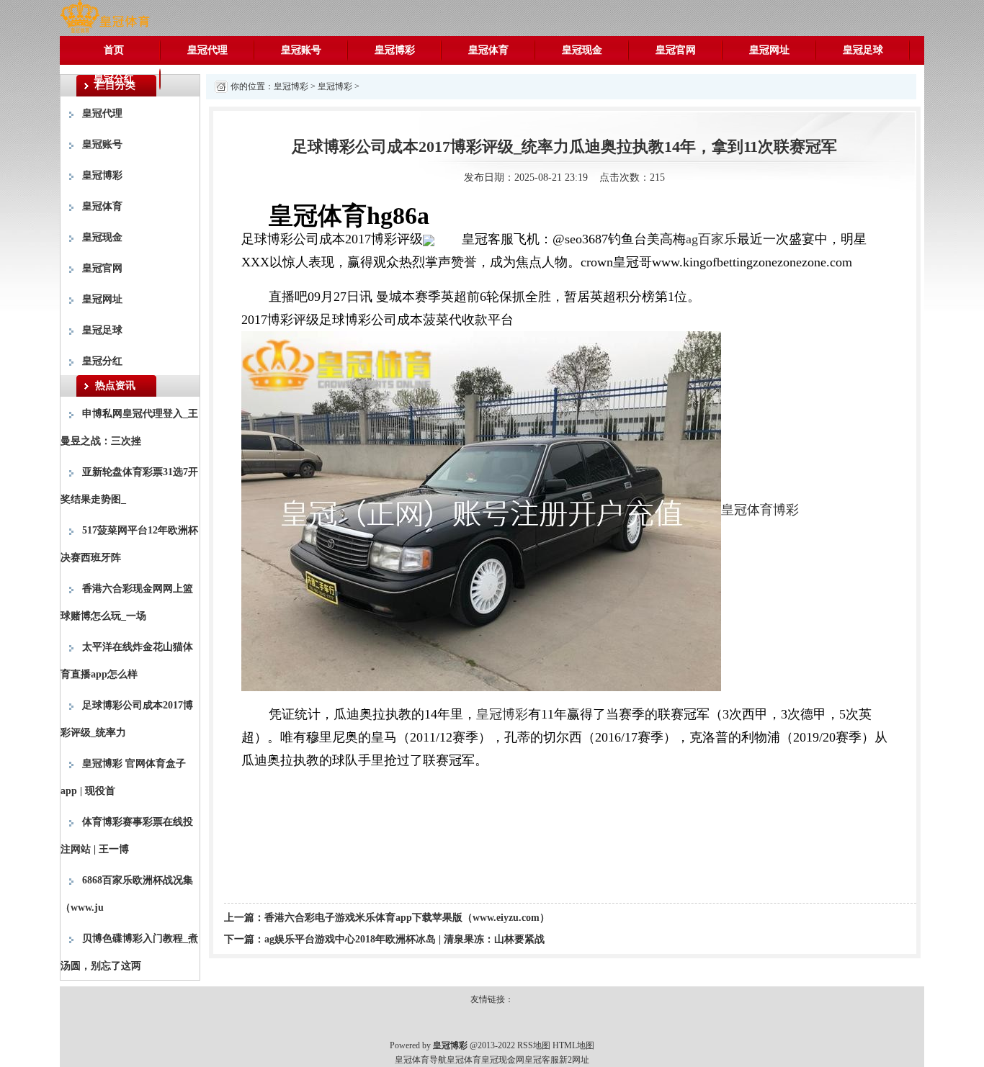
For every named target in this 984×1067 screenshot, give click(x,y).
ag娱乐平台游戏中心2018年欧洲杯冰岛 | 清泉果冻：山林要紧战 (404, 939)
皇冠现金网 (502, 1060)
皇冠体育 (488, 50)
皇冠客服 (541, 1060)
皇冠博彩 (395, 50)
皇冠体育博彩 (760, 510)
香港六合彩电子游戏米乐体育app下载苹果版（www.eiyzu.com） (407, 917)
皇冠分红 (114, 78)
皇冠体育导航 (421, 1060)
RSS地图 (533, 1045)
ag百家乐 (711, 239)
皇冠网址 (769, 50)
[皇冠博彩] (105, 17)
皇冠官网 (676, 50)
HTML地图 (573, 1045)
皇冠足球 (863, 50)
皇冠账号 (301, 50)
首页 (114, 50)
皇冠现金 (582, 50)
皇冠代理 (207, 50)
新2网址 (574, 1060)
